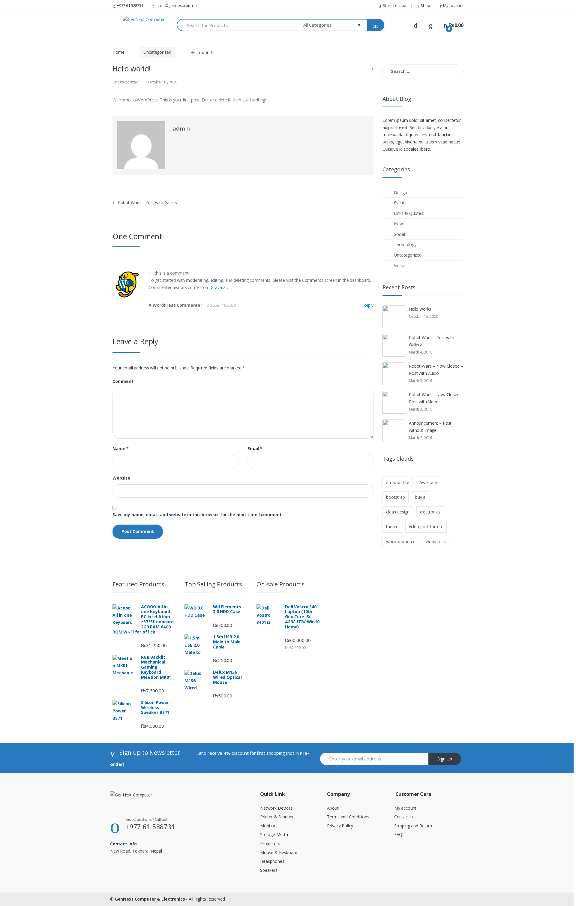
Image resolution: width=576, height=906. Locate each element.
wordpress (436, 541)
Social (399, 234)
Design (400, 192)
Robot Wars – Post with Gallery (144, 202)
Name (120, 448)
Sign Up (444, 759)
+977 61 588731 (130, 5)
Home (118, 52)
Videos (400, 265)
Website (121, 478)
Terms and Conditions (348, 817)
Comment (123, 381)
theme (392, 526)
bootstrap (395, 497)
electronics (430, 512)
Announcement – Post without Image (430, 426)
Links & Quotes (408, 213)
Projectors (270, 843)
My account (453, 5)
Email (255, 448)
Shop (425, 5)
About (332, 808)
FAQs (399, 834)
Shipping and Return (413, 826)
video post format (426, 526)
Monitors (269, 826)
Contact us (404, 817)
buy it (420, 497)
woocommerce (400, 541)
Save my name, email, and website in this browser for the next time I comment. (197, 514)
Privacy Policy (340, 826)
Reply (368, 305)
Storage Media (274, 834)
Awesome (429, 482)
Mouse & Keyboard (278, 852)
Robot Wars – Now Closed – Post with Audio (436, 369)
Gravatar (219, 287)
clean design (398, 512)
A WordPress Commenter (175, 305)
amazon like (397, 482)
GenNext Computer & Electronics (150, 899)
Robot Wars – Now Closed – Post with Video (436, 398)
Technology (405, 244)
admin (181, 128)
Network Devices (276, 808)
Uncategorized (157, 52)
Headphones (272, 861)
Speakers (269, 870)
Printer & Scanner (277, 817)
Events (400, 203)
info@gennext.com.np (177, 5)
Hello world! (420, 309)
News (399, 224)
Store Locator (394, 5)
